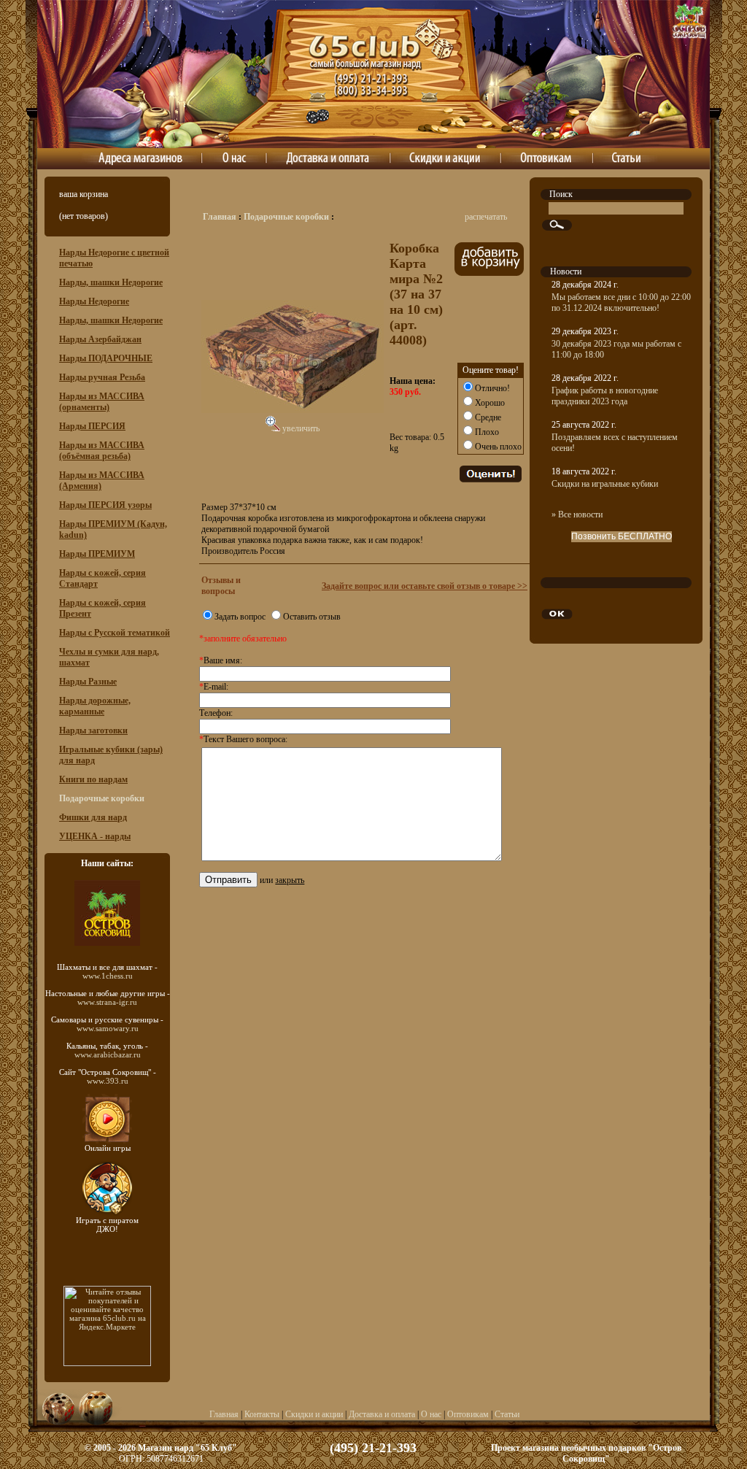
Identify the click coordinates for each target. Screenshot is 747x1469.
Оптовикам (468, 1414)
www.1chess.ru (107, 975)
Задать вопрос (240, 617)
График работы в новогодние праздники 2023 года (604, 395)
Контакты (261, 1414)
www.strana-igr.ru (107, 1002)
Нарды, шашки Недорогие (111, 282)
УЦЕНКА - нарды (95, 836)
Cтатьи (507, 1414)
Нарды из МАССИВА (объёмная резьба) (101, 450)
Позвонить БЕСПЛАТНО (621, 536)
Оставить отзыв (312, 617)
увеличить (300, 428)
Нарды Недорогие (94, 301)
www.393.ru (107, 1080)
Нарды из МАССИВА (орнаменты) (101, 401)
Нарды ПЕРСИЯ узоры (105, 505)
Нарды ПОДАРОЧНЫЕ (105, 358)
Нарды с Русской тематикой (114, 633)
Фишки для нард (93, 817)
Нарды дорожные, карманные (95, 706)
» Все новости (577, 514)
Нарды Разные (88, 681)
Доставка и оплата (382, 1414)
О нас (431, 1414)
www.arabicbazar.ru (107, 1054)
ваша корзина (83, 194)
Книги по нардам (93, 779)
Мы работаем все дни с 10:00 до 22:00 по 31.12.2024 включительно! (621, 302)
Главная (219, 217)
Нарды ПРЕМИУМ (97, 554)
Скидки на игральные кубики (604, 484)
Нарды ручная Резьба (102, 377)
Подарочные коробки (286, 217)
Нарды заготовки (93, 730)
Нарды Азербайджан (100, 339)
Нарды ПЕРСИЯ (92, 426)
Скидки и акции (314, 1414)
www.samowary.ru (108, 1028)
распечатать (486, 217)
